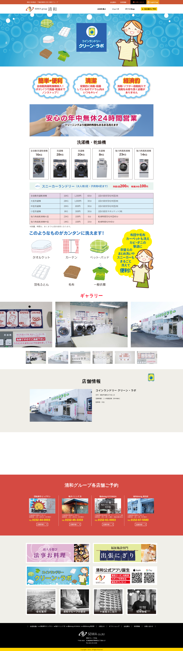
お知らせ (102, 626)
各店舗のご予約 (150, 9)
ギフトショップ (114, 626)
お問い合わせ (139, 2)
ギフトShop (130, 9)
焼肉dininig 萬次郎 (88, 626)
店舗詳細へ (41, 524)
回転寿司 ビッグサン (46, 626)
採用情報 (123, 2)
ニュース (115, 9)
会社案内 (113, 2)
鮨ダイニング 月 (60, 626)
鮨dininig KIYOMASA (74, 626)
